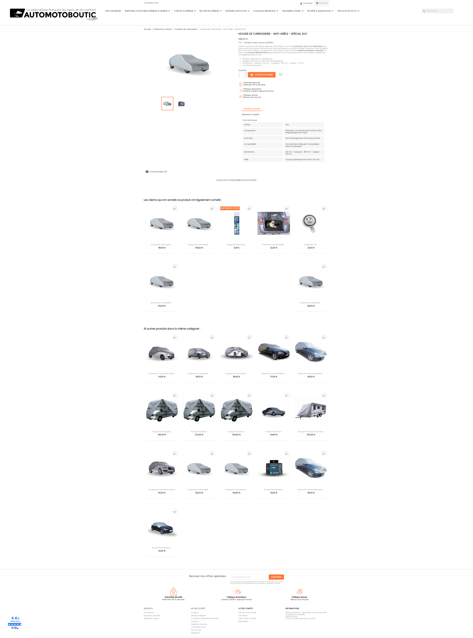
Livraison (195, 612)
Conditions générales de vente (204, 618)
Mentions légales (198, 615)
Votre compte (245, 608)
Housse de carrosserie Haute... (162, 373)
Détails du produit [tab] (252, 108)
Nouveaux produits (152, 615)
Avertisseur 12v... (311, 244)
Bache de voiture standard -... (311, 373)
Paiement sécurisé (199, 624)
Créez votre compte (247, 618)
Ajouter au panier (261, 75)
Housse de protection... (162, 431)
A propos (195, 621)
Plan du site (196, 630)
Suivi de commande (247, 612)
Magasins (195, 633)
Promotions (149, 612)
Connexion (243, 615)
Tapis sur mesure (113, 11)
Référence (247, 114)
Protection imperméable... (273, 244)
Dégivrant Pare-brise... (236, 244)
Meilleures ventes (151, 618)
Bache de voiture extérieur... (274, 373)
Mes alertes (243, 621)
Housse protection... (199, 431)
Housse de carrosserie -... (162, 244)
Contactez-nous (151, 3)
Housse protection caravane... (311, 431)
